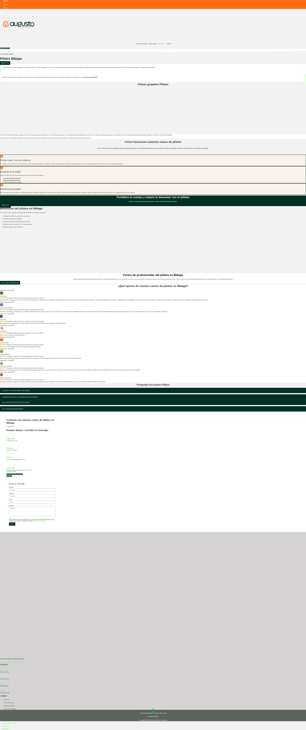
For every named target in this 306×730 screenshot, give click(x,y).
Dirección (10, 468)
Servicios (161, 43)
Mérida (2, 684)
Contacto (169, 43)
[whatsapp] (1, 689)
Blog (161, 713)
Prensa (156, 713)
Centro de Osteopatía (142, 43)
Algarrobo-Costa (4, 670)
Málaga (9, 448)
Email (8, 457)
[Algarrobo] (7, 435)
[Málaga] (7, 445)
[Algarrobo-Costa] (1, 668)
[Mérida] (1, 682)
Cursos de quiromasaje (146, 713)
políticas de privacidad (39, 521)
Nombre (11, 487)
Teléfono (11, 493)
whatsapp (2, 691)
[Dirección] (7, 465)
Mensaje (11, 505)
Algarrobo (10, 438)
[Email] (7, 454)
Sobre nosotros (153, 43)
